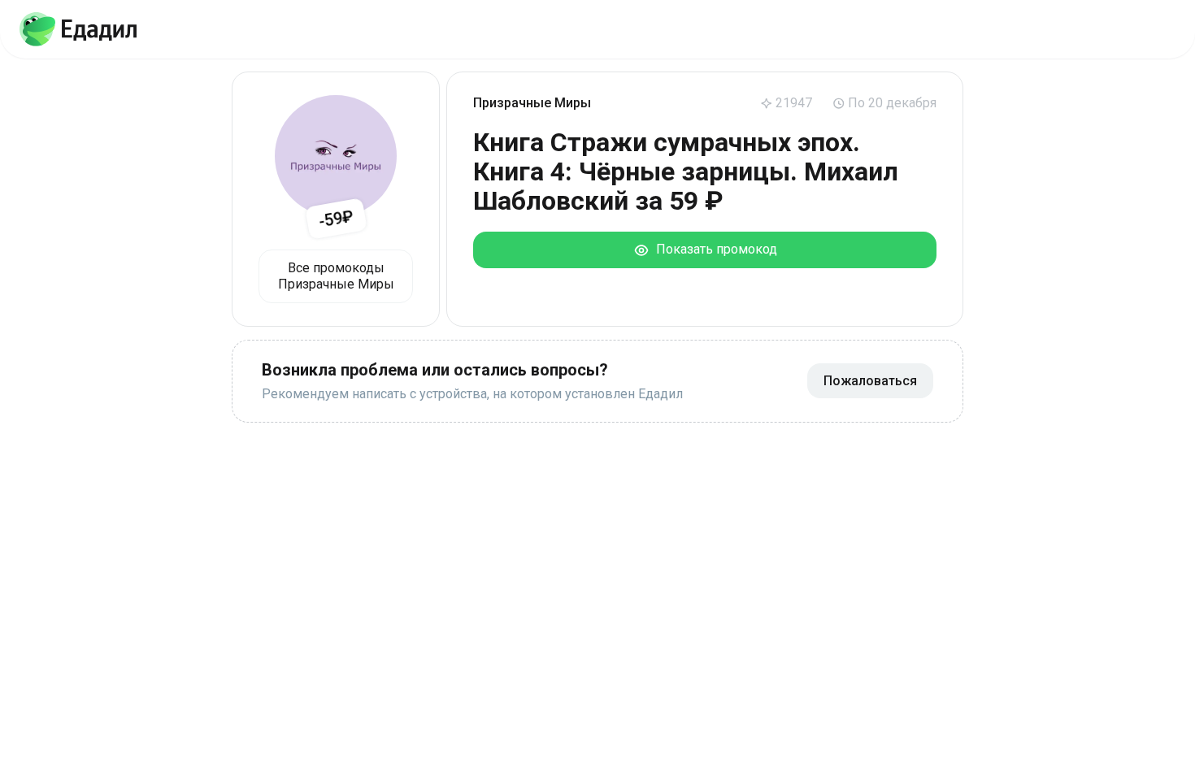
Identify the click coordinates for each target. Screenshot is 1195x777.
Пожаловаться (870, 380)
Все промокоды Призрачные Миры (336, 276)
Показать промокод (713, 249)
